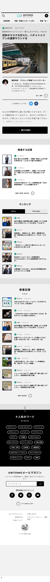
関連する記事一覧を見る (22, 193)
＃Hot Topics (34, 437)
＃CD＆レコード (16, 457)
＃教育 (37, 457)
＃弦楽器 (25, 447)
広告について (18, 520)
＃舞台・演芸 (15, 447)
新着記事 (6, 21)
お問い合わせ (32, 514)
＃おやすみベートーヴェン (17, 452)
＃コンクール (39, 427)
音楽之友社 (19, 517)
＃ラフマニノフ (37, 432)
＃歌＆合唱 (39, 442)
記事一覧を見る (22, 395)
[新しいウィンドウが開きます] (12, 495)
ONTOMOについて (16, 514)
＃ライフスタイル (35, 452)
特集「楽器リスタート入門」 (25, 21)
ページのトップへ (27, 504)
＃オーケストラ (12, 442)
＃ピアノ (13, 437)
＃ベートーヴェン (26, 442)
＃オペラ (27, 457)
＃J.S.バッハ (11, 427)
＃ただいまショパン (25, 427)
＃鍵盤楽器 (36, 447)
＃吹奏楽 (22, 437)
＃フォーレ (25, 432)
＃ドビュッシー (13, 432)
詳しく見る (39, 95)
